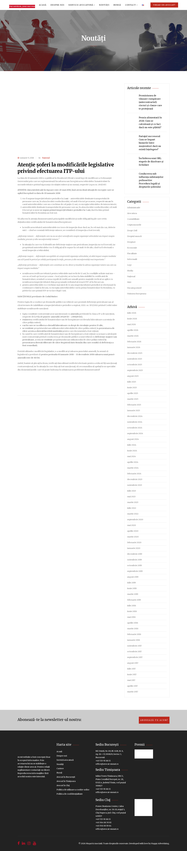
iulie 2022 (131, 508)
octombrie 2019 (134, 565)
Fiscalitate (132, 253)
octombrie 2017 (134, 651)
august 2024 (133, 439)
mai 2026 (131, 324)
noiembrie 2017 (134, 646)
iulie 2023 (131, 491)
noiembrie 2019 (134, 559)
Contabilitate (133, 219)
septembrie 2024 (135, 433)
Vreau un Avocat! (164, 5)
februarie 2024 (134, 473)
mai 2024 (131, 456)
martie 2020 (133, 536)
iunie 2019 (132, 588)
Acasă (42, 5)
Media (130, 270)
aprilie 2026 (132, 330)
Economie (132, 248)
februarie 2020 (134, 542)
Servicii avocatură (80, 5)
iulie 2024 (131, 445)
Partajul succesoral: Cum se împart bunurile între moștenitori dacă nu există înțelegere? (150, 143)
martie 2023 (132, 502)
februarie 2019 (134, 600)
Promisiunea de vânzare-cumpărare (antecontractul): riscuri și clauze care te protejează (150, 102)
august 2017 (132, 663)
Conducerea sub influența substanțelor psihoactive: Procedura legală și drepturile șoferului (151, 180)
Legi (129, 265)
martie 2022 (132, 514)
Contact (130, 5)
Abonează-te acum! (154, 720)
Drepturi (131, 242)
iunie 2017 (131, 674)
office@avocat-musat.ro (107, 764)
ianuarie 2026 (133, 347)
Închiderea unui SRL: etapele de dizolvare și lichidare (151, 161)
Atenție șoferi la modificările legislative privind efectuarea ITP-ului (66, 168)
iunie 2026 (132, 318)
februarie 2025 (134, 405)
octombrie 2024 (134, 427)
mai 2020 (131, 525)
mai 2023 (131, 496)
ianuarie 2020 (133, 548)
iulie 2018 (131, 605)
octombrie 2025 (134, 364)
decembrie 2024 (135, 416)
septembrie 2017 (135, 657)
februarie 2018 (134, 634)
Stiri (129, 282)
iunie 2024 (132, 450)
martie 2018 (132, 628)
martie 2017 (132, 691)
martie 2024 (133, 468)
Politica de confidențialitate (70, 794)
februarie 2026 (134, 341)
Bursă (117, 5)
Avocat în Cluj (63, 785)
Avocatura (132, 213)
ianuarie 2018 (133, 640)
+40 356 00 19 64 (103, 825)
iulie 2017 (131, 668)
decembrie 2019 (134, 554)
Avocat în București (66, 777)
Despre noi (57, 5)
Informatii (132, 259)
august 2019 (132, 577)
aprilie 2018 (132, 623)
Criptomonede (134, 225)
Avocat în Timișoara (66, 781)
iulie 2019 (131, 582)
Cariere (60, 768)
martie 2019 (132, 594)
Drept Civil (132, 230)
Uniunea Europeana (136, 293)
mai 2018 (131, 617)
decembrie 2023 (134, 479)
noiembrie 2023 (134, 485)
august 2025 (133, 376)
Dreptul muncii (134, 236)
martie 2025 (132, 399)
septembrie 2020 (135, 519)
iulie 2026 (131, 313)
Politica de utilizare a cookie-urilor (73, 789)
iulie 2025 (131, 382)
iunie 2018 (132, 611)
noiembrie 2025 (134, 359)
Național (46, 158)
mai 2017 (131, 680)
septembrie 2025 (135, 370)
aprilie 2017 (132, 686)
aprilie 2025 (132, 393)
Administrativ (133, 207)
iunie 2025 (132, 387)
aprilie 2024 (132, 462)
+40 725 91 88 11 (103, 760)
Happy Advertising (160, 843)
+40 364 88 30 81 (103, 822)
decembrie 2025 (134, 353)
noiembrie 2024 (134, 422)
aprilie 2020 (132, 531)
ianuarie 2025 (133, 410)
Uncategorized (134, 288)
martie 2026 (133, 336)
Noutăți (104, 5)
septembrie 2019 (135, 571)
